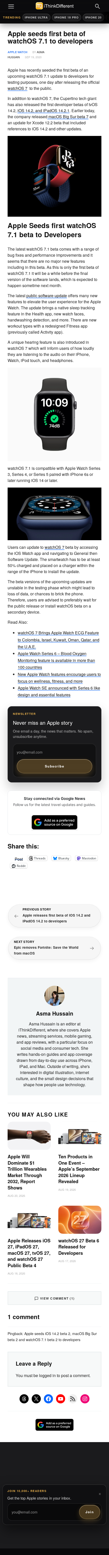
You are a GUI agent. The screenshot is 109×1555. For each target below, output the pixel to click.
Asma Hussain (54, 1013)
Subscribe (54, 766)
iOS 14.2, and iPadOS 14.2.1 (43, 110)
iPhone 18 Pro (67, 17)
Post (19, 858)
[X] (36, 1398)
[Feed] (72, 1398)
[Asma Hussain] (54, 995)
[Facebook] (48, 1398)
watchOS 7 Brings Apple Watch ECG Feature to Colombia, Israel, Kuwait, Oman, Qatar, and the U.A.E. (58, 639)
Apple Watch (17, 52)
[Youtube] (60, 1398)
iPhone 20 (93, 17)
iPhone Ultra (36, 17)
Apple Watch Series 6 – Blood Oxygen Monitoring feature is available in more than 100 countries (56, 660)
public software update (46, 295)
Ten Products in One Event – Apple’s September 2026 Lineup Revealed (79, 1169)
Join (89, 1511)
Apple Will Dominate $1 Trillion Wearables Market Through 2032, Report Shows (27, 1172)
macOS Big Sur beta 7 (67, 116)
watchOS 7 (17, 88)
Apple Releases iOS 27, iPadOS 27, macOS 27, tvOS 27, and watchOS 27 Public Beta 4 (29, 1253)
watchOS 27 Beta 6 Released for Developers (78, 1246)
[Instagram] (84, 1398)
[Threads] (24, 1398)
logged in (47, 1375)
